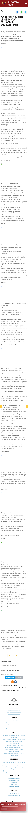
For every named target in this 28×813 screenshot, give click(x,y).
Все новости (13, 655)
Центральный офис (14, 793)
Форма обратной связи (14, 795)
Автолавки (14, 737)
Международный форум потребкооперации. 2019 (14, 766)
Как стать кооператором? (14, 714)
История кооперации (14, 708)
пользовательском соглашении (10, 806)
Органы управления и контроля (14, 722)
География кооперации (14, 710)
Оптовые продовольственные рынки (14, 749)
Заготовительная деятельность (14, 741)
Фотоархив (14, 782)
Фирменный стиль (14, 786)
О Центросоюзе (14, 720)
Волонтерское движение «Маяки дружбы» (14, 739)
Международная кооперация (14, 712)
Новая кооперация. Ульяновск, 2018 (14, 768)
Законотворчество (14, 743)
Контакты (14, 790)
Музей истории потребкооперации (14, 747)
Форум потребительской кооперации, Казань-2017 (14, 770)
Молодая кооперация (14, 751)
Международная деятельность (14, 729)
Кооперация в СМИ (14, 780)
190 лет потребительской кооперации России (14, 735)
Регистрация (19, 677)
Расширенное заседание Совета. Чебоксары (14, 772)
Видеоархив (14, 784)
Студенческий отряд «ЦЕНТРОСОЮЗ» (14, 753)
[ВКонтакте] (15, 681)
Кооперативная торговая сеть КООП (14, 745)
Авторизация (10, 677)
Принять (4, 808)
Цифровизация (14, 755)
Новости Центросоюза (14, 778)
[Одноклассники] (12, 681)
